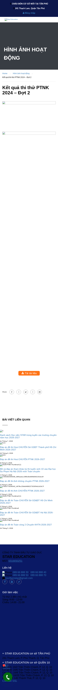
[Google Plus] (18, 392)
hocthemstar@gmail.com (19, 578)
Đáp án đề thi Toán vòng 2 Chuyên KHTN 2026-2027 (26, 524)
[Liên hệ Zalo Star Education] (7, 666)
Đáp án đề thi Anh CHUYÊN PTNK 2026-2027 (22, 491)
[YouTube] (11, 581)
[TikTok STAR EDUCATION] (19, 581)
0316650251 (15, 561)
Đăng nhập (29, 13)
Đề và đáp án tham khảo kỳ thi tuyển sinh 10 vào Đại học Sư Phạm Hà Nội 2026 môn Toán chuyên (28, 470)
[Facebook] (11, 392)
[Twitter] (25, 392)
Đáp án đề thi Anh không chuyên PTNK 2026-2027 (24, 481)
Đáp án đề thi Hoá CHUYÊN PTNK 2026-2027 (22, 459)
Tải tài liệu (30, 373)
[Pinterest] (32, 392)
